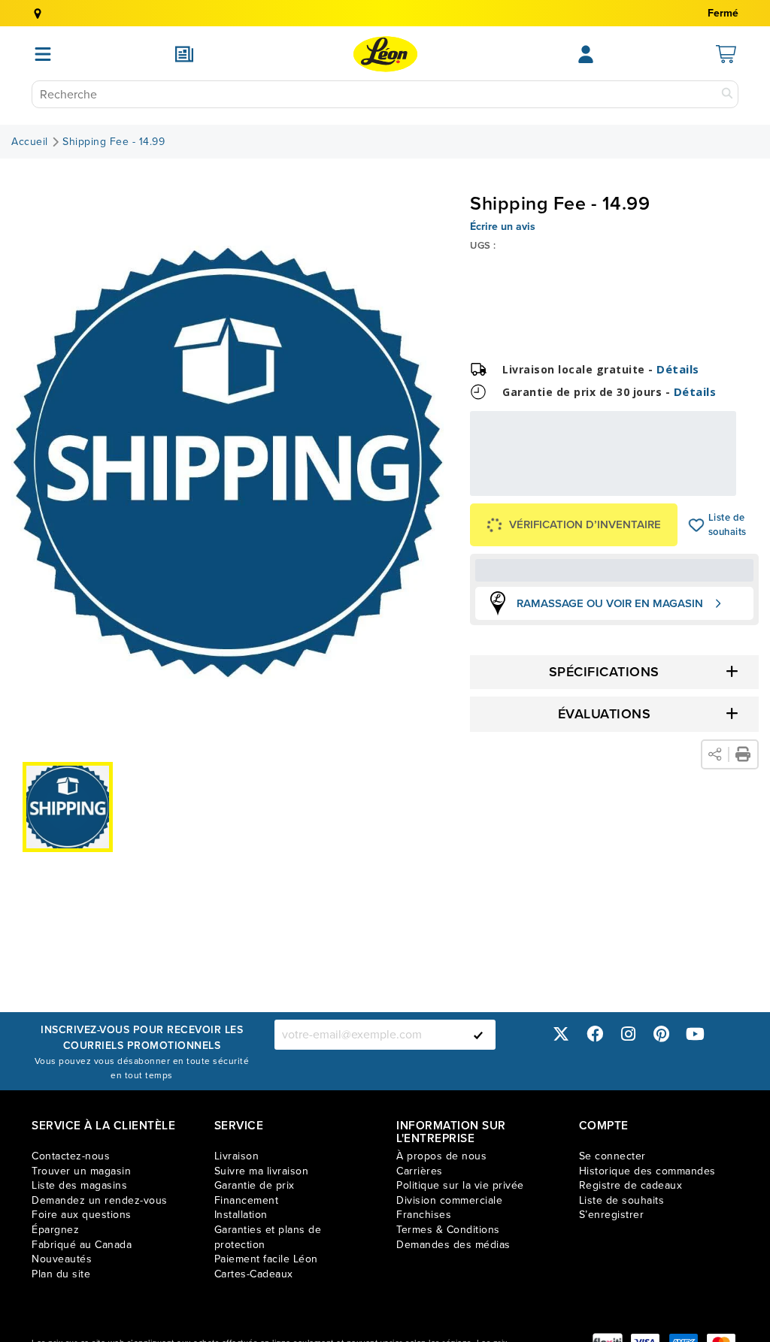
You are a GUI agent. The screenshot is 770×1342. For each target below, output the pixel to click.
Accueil (29, 142)
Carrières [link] (419, 1171)
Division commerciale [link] (449, 1200)
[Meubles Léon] (385, 54)
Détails (677, 368)
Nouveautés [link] (62, 1259)
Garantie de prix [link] (254, 1185)
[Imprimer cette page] (743, 754)
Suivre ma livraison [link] (261, 1171)
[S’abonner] (478, 1035)
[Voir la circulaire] (184, 54)
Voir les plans (686, 485)
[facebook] (595, 1034)
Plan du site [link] (61, 1274)
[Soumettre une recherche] (727, 94)
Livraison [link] (236, 1156)
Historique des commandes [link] (647, 1171)
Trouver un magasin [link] (81, 1171)
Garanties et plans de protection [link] (268, 1237)
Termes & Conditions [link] (448, 1230)
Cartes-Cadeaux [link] (253, 1274)
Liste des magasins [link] (79, 1185)
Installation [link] (241, 1215)
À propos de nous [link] (441, 1156)
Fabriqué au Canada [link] (82, 1245)
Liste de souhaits (697, 525)
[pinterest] (662, 1034)
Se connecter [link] (612, 1156)
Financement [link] (246, 1200)
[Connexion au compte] (585, 54)
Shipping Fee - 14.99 (113, 142)
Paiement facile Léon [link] (266, 1259)
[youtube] (695, 1034)
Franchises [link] (423, 1215)
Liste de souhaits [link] (622, 1200)
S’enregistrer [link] (611, 1215)
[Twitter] (561, 1034)
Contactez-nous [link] (71, 1156)
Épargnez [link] (55, 1230)
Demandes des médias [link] (453, 1245)
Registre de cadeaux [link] (631, 1185)
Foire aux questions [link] (82, 1215)
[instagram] (628, 1034)
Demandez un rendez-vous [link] (100, 1200)
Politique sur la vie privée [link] (460, 1185)
